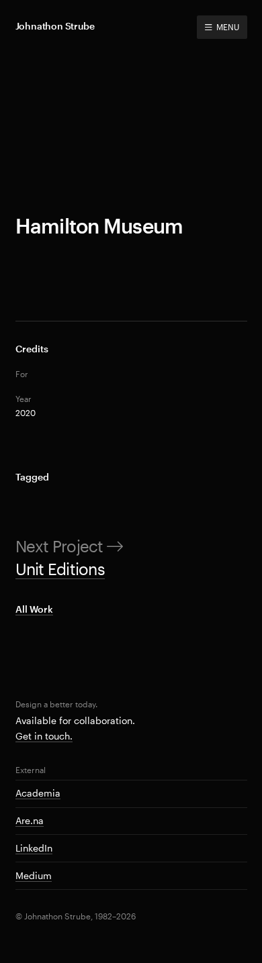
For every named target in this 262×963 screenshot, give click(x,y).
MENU (227, 27)
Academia (37, 793)
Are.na (29, 820)
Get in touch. (44, 736)
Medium (33, 875)
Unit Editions (60, 568)
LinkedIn (33, 848)
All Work (34, 609)
